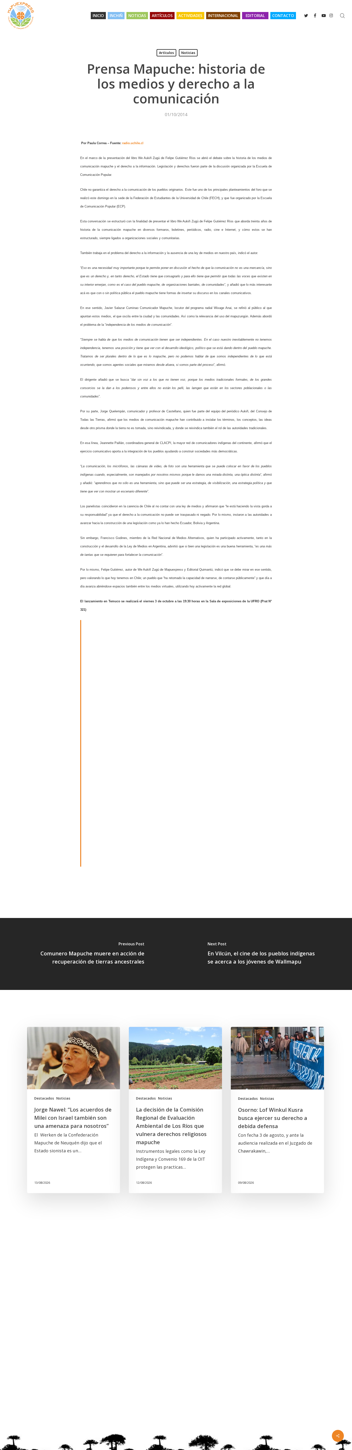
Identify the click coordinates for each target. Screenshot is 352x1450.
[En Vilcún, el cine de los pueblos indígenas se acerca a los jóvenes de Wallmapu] (264, 954)
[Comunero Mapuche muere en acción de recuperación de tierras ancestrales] (88, 954)
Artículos (166, 52)
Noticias (188, 52)
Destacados (44, 1098)
